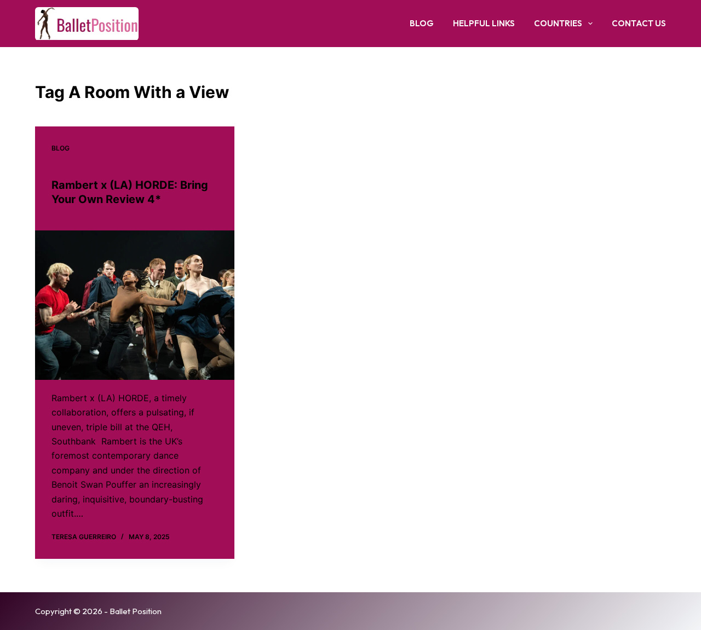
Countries (558, 23)
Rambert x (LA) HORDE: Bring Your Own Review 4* (129, 192)
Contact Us (639, 23)
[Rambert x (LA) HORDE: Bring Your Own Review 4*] (134, 305)
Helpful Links (484, 23)
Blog (422, 23)
